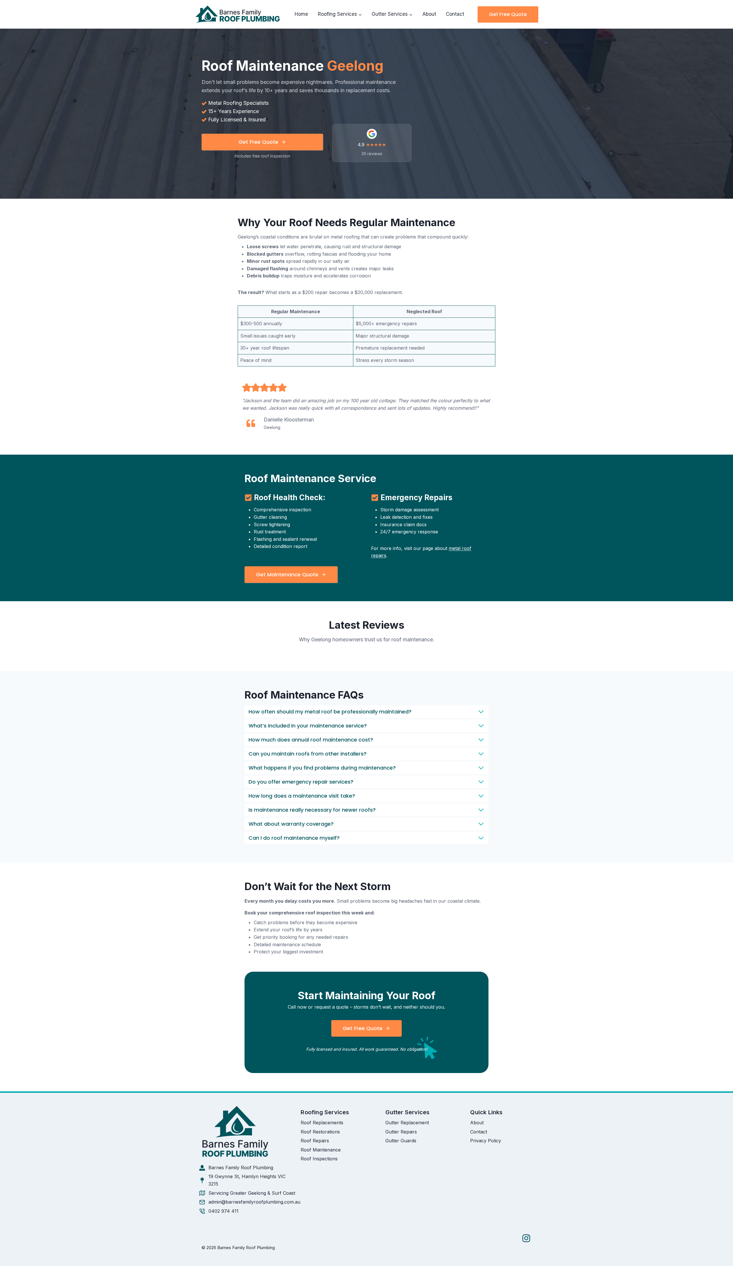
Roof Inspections (319, 1159)
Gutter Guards (400, 1140)
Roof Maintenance (321, 1150)
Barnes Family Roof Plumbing (240, 1167)
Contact (455, 14)
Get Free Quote (508, 14)
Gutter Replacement (407, 1122)
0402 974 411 (223, 1211)
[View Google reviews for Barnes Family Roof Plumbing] (371, 143)
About (429, 14)
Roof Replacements (322, 1122)
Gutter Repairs (401, 1132)
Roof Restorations (320, 1132)
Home (301, 14)
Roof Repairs (315, 1140)
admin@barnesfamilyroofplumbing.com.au (254, 1202)
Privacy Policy (485, 1140)
